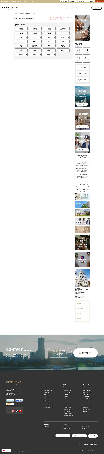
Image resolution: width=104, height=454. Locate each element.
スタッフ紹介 (80, 308)
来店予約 (82, 1)
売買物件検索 (46, 392)
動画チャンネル (86, 390)
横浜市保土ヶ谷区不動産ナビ (49, 405)
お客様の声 (83, 428)
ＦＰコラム (85, 402)
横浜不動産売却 (66, 390)
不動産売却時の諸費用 (67, 413)
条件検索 (83, 67)
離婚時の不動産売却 (67, 402)
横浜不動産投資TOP (48, 407)
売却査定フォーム (67, 392)
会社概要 (79, 303)
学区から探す (83, 73)
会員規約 (15, 451)
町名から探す (83, 80)
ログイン (99, 1)
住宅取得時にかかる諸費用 (87, 405)
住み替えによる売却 (67, 407)
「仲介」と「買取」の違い (68, 411)
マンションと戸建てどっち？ (88, 409)
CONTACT (96, 7)
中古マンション (47, 400)
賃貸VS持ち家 (85, 407)
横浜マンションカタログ (87, 392)
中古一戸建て (86, 53)
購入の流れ (85, 403)
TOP (61, 7)
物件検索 (65, 1)
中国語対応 (85, 411)
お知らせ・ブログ (66, 428)
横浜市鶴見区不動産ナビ (48, 403)
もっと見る (82, 184)
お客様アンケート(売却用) (78, 435)
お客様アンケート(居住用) (62, 435)
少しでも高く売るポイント (68, 415)
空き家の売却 (66, 403)
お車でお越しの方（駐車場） (86, 426)
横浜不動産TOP (47, 390)
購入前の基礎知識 (86, 396)
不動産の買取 (66, 400)
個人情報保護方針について (24, 451)
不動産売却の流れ (67, 409)
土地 (86, 60)
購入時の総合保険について (87, 398)
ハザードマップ (86, 394)
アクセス (79, 313)
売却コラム (66, 396)
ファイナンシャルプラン (87, 400)
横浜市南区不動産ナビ (48, 402)
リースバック (66, 398)
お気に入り (73, 1)
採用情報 (79, 318)
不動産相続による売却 (67, 405)
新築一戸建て (78, 53)
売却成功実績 (66, 394)
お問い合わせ (87, 353)
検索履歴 (91, 1)
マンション (78, 60)
